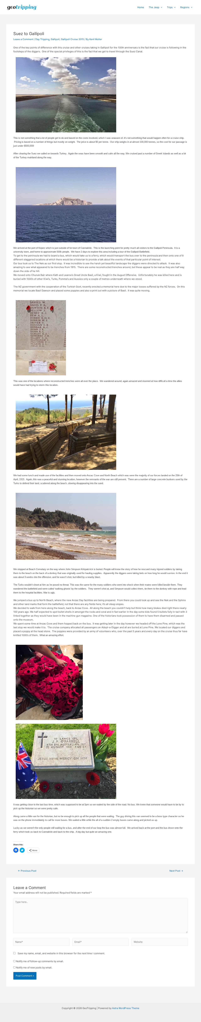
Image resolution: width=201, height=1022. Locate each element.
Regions (184, 7)
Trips (170, 7)
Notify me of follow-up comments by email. (40, 961)
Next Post (176, 871)
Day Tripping (42, 39)
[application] (160, 7)
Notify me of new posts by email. (34, 967)
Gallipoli (55, 39)
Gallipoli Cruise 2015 (72, 39)
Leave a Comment (23, 39)
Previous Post (27, 871)
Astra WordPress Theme (125, 1008)
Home (140, 7)
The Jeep (154, 7)
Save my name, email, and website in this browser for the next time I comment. (61, 953)
